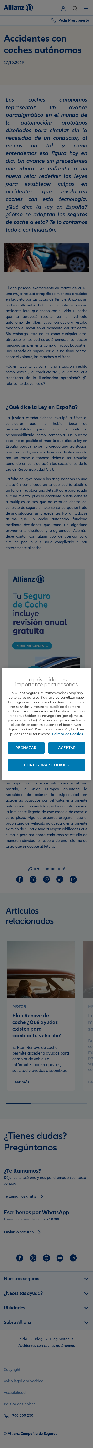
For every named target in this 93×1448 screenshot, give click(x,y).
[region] (46, 724)
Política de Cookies (67, 734)
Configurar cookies (46, 765)
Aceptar (67, 748)
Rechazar (26, 748)
